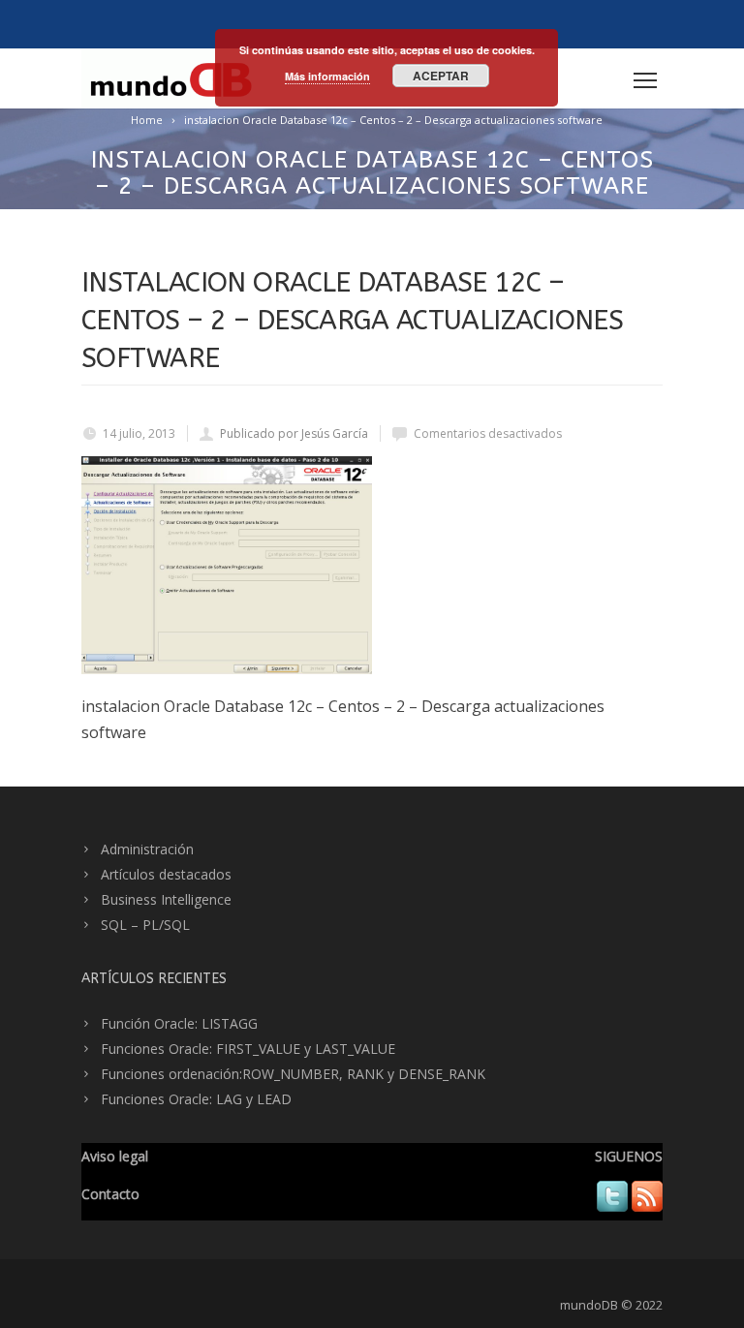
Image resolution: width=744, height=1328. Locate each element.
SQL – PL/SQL (145, 924)
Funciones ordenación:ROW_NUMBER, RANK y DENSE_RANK (293, 1074)
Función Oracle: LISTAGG (179, 1023)
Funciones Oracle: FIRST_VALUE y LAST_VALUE (248, 1048)
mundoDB (589, 1304)
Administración (147, 849)
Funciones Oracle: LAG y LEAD (196, 1099)
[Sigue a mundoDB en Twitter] (612, 1206)
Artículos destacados (166, 874)
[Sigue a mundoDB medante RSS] (647, 1206)
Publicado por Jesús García (294, 433)
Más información (327, 76)
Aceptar (441, 75)
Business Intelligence (166, 899)
